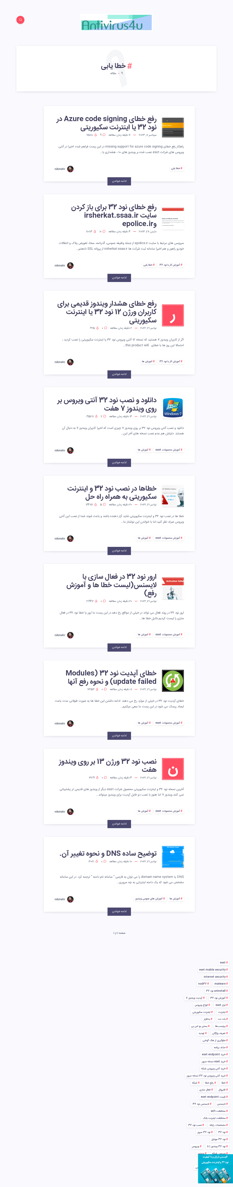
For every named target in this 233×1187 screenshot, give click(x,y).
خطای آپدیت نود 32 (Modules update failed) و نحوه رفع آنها (111, 678)
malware (220, 984)
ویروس (195, 1146)
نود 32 (222, 1132)
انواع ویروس (201, 1005)
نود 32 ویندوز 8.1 (216, 1146)
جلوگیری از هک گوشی (214, 1040)
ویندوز (201, 1153)
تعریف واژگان (219, 1033)
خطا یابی (175, 168)
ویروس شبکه (219, 1153)
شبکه (194, 1083)
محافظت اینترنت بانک (214, 1118)
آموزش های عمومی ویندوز (149, 899)
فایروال (222, 1090)
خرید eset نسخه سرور (214, 1061)
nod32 (202, 984)
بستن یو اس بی (199, 1026)
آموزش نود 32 (218, 998)
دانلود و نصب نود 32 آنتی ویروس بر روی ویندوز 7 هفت (107, 405)
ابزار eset (221, 1005)
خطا (224, 1083)
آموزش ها (147, 361)
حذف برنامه (220, 1047)
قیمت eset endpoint (213, 1097)
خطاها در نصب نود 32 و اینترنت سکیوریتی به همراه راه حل (112, 493)
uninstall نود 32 (216, 991)
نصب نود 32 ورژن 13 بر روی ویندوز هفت (108, 766)
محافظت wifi (218, 1111)
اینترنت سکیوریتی (201, 1012)
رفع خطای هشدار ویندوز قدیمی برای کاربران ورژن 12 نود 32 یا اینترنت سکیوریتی (107, 312)
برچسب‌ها (220, 1026)
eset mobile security (212, 970)
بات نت (222, 1019)
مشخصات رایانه (218, 1125)
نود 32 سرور (203, 1132)
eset (223, 963)
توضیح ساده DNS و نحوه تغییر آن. (108, 854)
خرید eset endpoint (214, 1054)
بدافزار (207, 1019)
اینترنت (222, 1012)
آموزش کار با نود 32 (169, 265)
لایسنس (221, 1104)
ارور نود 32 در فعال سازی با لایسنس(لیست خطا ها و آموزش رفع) (111, 585)
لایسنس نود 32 (201, 1104)
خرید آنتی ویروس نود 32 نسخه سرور (206, 1076)
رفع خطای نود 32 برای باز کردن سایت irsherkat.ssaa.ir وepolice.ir (114, 216)
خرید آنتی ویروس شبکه (213, 1069)
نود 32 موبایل (218, 1139)
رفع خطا (209, 1083)
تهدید (201, 1033)
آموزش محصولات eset (167, 450)
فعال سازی (205, 1090)
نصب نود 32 (195, 1125)
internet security (215, 977)
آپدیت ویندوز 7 (194, 998)
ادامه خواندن (119, 181)
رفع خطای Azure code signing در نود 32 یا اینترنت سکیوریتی (107, 123)
